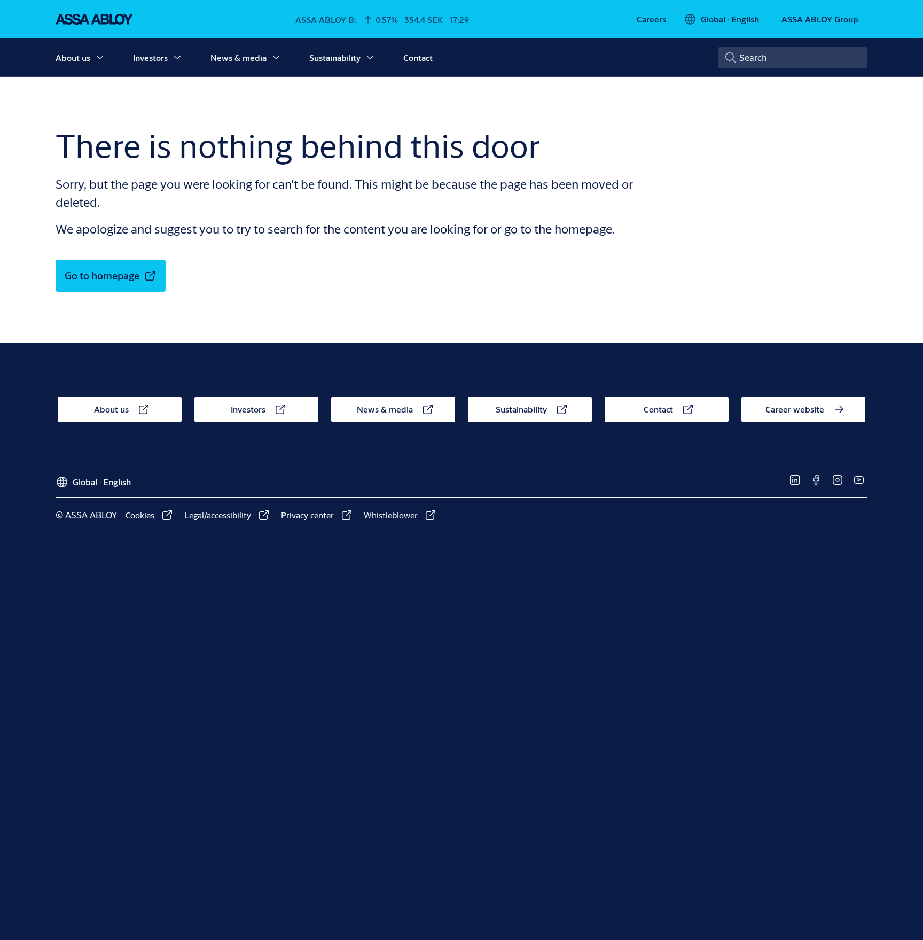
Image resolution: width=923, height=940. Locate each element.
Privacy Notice (651, 153)
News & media (238, 57)
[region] (465, 159)
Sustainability (335, 57)
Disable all (537, 189)
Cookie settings (261, 188)
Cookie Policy (594, 153)
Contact (418, 57)
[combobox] (792, 57)
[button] (100, 57)
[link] (651, 19)
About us (73, 57)
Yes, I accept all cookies (640, 189)
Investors (150, 57)
